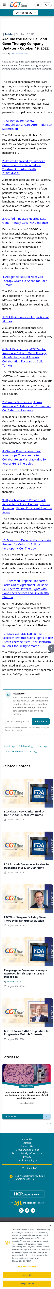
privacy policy (16, 730)
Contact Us (27, 1146)
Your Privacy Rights (27, 1160)
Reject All (27, 1275)
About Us (27, 1139)
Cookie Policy (25, 1261)
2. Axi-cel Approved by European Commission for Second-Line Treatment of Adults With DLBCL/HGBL (23, 167)
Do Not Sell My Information (27, 1153)
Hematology (9, 746)
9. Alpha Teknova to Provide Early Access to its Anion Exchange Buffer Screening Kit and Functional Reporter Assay (27, 506)
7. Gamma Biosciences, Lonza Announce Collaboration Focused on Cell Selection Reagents (26, 406)
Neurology (42, 746)
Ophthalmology (25, 746)
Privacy (27, 1156)
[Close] (50, 1225)
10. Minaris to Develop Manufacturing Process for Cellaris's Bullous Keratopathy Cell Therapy (27, 544)
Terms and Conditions (27, 1149)
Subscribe (39, 721)
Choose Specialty (24, 12)
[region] (27, 1255)
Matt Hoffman (14, 981)
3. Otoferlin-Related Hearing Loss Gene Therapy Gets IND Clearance (25, 221)
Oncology (32, 751)
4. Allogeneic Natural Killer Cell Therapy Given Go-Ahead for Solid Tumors (24, 281)
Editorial (27, 1142)
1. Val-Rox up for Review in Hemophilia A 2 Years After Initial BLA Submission (27, 125)
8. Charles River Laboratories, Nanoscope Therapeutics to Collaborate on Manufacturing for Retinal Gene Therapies (24, 457)
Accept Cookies (27, 1283)
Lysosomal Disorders (14, 751)
